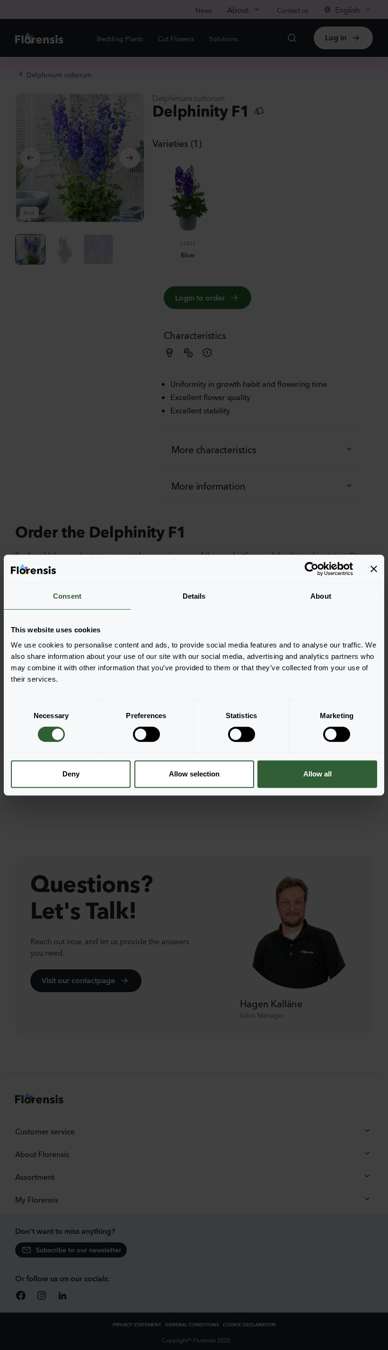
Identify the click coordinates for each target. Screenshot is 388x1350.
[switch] (146, 734)
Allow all (317, 774)
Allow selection (194, 774)
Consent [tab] (67, 596)
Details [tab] (194, 596)
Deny (70, 774)
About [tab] (320, 596)
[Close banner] (373, 569)
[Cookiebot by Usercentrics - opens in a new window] (311, 569)
